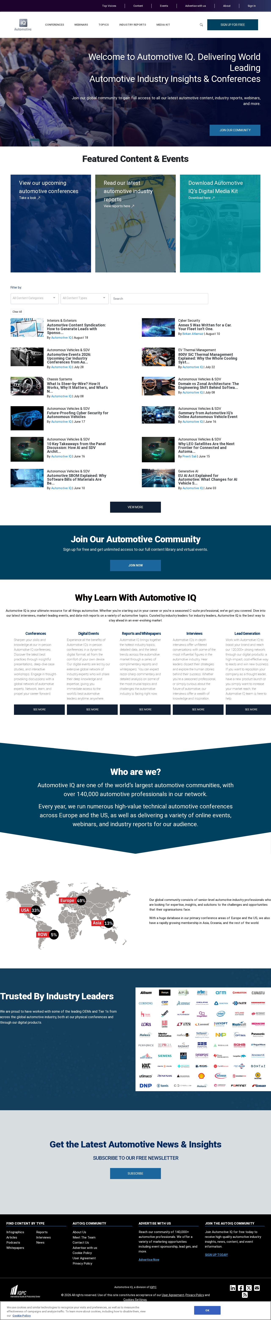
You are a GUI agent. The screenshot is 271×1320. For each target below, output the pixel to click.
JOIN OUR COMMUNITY (235, 130)
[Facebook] (241, 1289)
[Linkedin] (233, 1289)
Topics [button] (103, 24)
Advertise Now (149, 1259)
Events (164, 5)
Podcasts (13, 1242)
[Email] (257, 1289)
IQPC (153, 1287)
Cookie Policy (82, 1253)
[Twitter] (249, 1289)
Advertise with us (195, 5)
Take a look (28, 198)
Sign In (252, 5)
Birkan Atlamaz (193, 334)
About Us (79, 1232)
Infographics (15, 1232)
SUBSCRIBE (135, 1173)
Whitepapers (15, 1248)
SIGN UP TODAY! (216, 1254)
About (227, 5)
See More (39, 709)
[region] (135, 1310)
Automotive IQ (61, 338)
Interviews (43, 1237)
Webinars (81, 24)
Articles (11, 1237)
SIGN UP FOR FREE (233, 24)
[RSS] (245, 1296)
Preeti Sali (189, 456)
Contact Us (81, 1242)
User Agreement (84, 1258)
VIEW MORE (135, 507)
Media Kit (163, 24)
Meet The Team (84, 1237)
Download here (200, 198)
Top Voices (109, 5)
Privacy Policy (82, 1263)
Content (138, 5)
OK (207, 1310)
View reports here (117, 206)
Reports (42, 1232)
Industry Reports (132, 24)
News (40, 1242)
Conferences (54, 24)
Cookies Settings (135, 1299)
